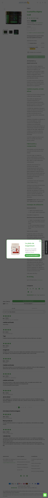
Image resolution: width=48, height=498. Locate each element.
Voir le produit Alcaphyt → (32, 255)
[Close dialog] (40, 241)
